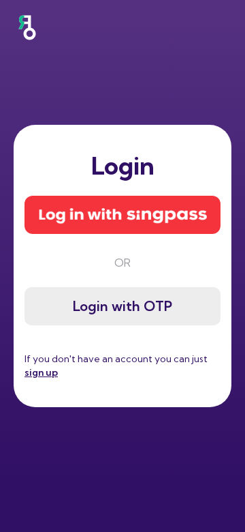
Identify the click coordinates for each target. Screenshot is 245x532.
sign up (41, 372)
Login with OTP (122, 305)
